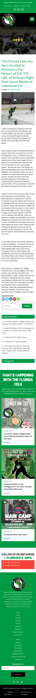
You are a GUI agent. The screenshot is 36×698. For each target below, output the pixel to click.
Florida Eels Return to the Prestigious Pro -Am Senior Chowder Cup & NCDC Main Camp (18, 330)
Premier (18, 623)
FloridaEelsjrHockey (14, 688)
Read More (7, 443)
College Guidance (18, 654)
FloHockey (18, 629)
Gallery (18, 640)
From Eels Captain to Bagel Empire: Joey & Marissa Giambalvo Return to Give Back (18, 322)
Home (18, 612)
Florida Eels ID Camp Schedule (15, 342)
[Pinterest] (14, 299)
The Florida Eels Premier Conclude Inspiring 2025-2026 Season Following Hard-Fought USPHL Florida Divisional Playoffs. (16, 349)
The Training (18, 648)
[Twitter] (7, 299)
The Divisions (18, 651)
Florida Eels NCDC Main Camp (15, 337)
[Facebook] (3, 299)
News (28, 6)
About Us (18, 621)
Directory (18, 626)
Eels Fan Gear (8, 6)
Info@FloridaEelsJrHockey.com (13, 2)
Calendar (16, 6)
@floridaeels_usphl (18, 558)
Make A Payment (18, 632)
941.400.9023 (28, 2)
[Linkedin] (10, 299)
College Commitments (18, 657)
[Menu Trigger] (32, 19)
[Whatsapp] (18, 299)
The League (18, 645)
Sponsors (18, 659)
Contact (23, 6)
